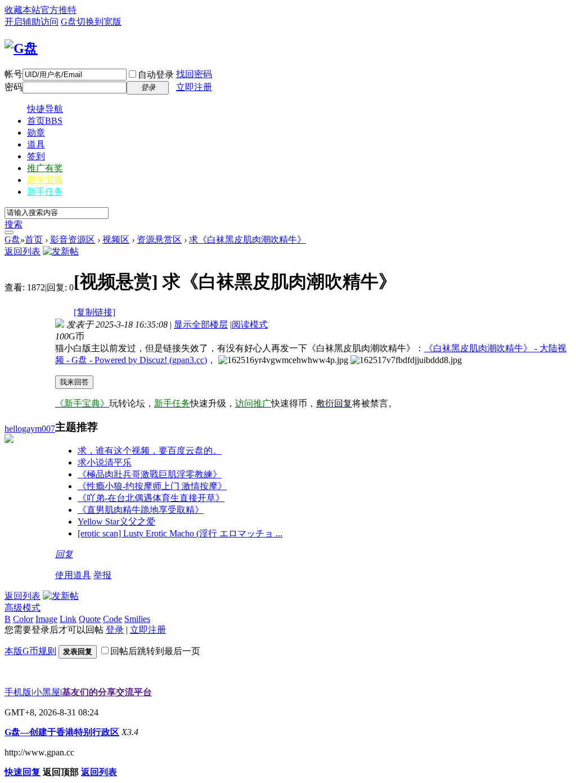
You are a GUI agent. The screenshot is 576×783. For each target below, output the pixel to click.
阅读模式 (250, 324)
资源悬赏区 (159, 239)
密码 (13, 87)
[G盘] (21, 48)
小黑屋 (46, 692)
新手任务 (45, 191)
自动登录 (156, 74)
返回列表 (22, 251)
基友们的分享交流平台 (107, 692)
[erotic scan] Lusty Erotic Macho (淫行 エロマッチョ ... (180, 533)
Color (23, 619)
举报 (102, 575)
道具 (36, 144)
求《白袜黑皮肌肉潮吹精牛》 (247, 239)
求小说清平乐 (105, 462)
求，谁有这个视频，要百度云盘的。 (150, 450)
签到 (36, 156)
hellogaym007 (29, 428)
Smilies (137, 619)
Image (46, 619)
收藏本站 (22, 10)
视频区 (115, 239)
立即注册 (194, 87)
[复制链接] (94, 312)
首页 (44, 121)
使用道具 (73, 575)
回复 (64, 554)
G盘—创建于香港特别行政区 (61, 732)
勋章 (36, 132)
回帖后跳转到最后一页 (155, 651)
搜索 (13, 224)
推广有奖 (45, 168)
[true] (9, 232)
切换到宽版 (99, 21)
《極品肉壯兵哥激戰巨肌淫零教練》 (150, 474)
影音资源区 (72, 239)
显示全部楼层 (201, 324)
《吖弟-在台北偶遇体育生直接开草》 (151, 498)
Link (68, 619)
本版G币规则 (30, 651)
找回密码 (194, 74)
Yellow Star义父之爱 (116, 521)
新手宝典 (45, 180)
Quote (90, 619)
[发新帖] (61, 251)
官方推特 (58, 10)
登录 (115, 629)
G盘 (68, 21)
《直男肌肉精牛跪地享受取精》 (141, 509)
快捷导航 (45, 109)
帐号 (13, 74)
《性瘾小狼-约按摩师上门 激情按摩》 (152, 486)
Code (112, 619)
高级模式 (22, 607)
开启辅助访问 (31, 21)
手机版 (18, 692)
